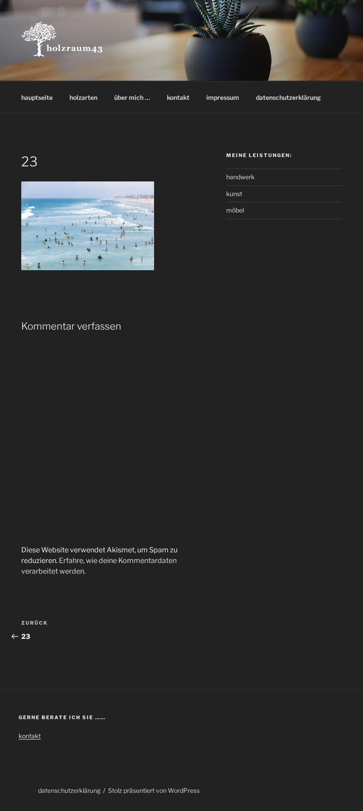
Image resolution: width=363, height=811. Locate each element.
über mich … (132, 97)
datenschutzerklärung (288, 97)
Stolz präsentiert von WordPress (154, 790)
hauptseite (37, 97)
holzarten (83, 97)
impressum (222, 97)
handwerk (240, 177)
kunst (234, 193)
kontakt (178, 97)
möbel (235, 210)
